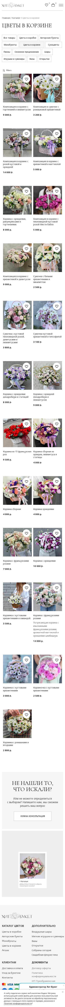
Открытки (37, 945)
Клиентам (9, 962)
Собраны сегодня (41, 950)
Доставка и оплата (12, 968)
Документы (40, 962)
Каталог (16, 18)
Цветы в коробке (11, 931)
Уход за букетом (11, 972)
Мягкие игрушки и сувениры (48, 936)
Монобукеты (9, 940)
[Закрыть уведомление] (62, 991)
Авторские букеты (12, 936)
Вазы (34, 940)
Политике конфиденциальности (18, 1003)
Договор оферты (41, 968)
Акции (5, 950)
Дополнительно (44, 926)
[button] (32, 816)
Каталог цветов (13, 926)
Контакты (7, 977)
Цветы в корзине (30, 18)
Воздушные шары (42, 931)
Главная (6, 18)
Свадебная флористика (45, 954)
